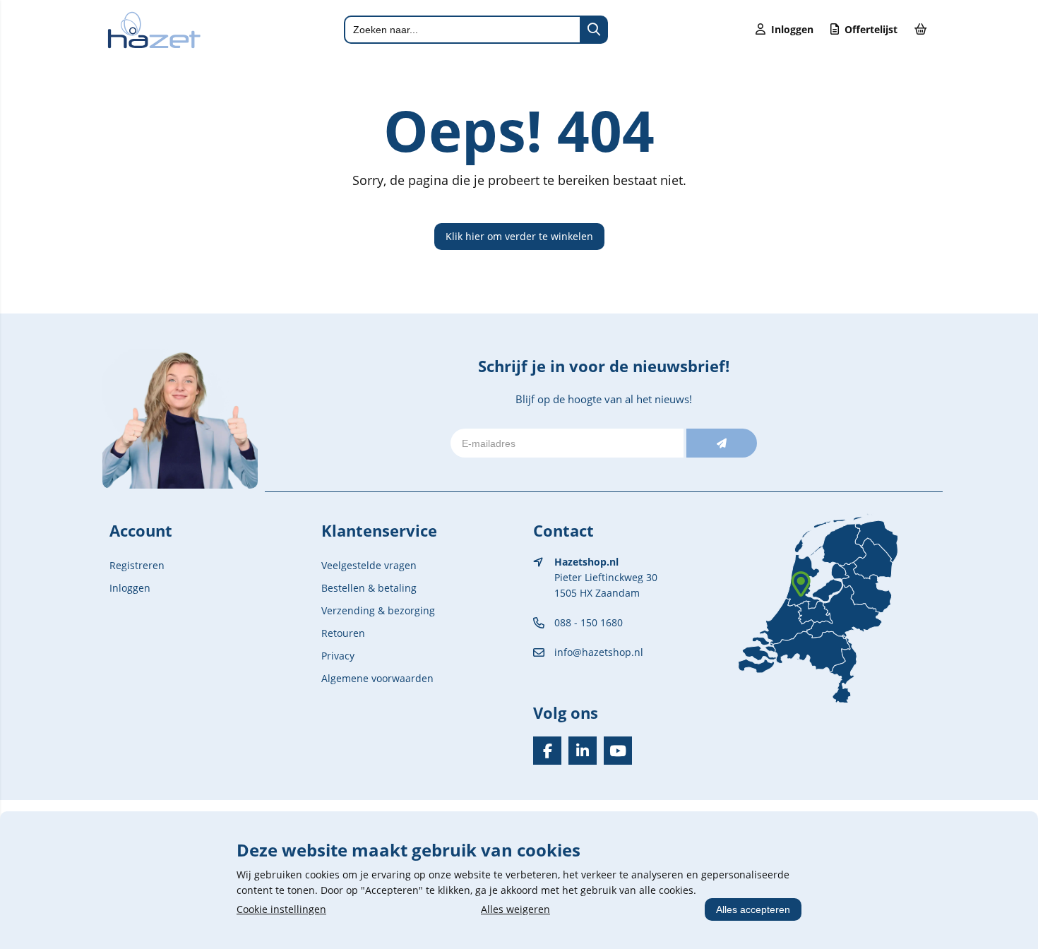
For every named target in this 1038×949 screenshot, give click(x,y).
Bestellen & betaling (369, 588)
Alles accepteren (753, 909)
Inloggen (129, 588)
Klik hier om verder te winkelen (519, 236)
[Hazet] (154, 45)
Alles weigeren (515, 909)
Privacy (337, 655)
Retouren (343, 633)
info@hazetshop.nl (598, 652)
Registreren (137, 565)
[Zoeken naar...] (594, 30)
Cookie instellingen (281, 909)
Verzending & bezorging (378, 610)
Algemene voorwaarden (377, 678)
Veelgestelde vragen (369, 565)
